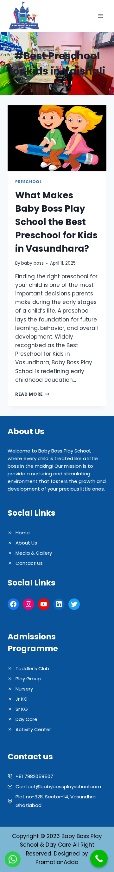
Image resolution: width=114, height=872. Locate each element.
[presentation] (57, 138)
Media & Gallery (34, 553)
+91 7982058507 (34, 776)
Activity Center (33, 729)
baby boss (32, 263)
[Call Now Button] (99, 858)
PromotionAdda (57, 862)
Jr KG (22, 699)
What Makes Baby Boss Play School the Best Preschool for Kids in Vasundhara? (56, 222)
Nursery (24, 688)
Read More (32, 394)
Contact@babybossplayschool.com (58, 786)
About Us (26, 542)
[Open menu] (100, 16)
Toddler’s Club (32, 668)
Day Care (26, 719)
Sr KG (22, 709)
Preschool (28, 181)
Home (23, 532)
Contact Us (29, 563)
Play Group (28, 678)
